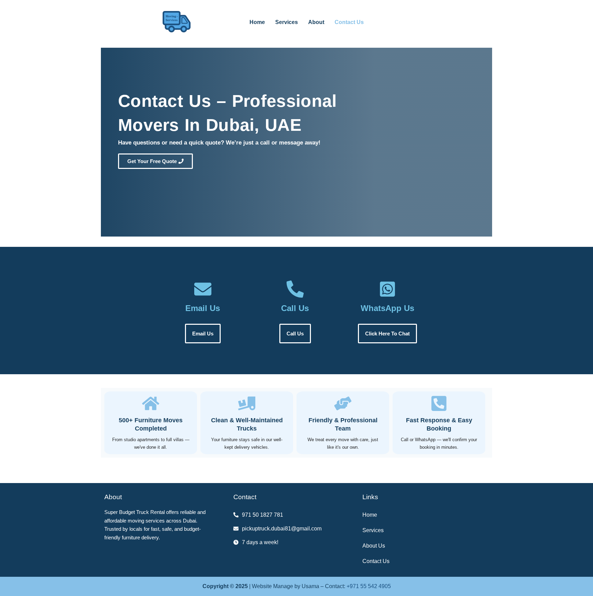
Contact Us (349, 22)
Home (257, 22)
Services (286, 22)
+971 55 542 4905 (369, 586)
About (316, 22)
